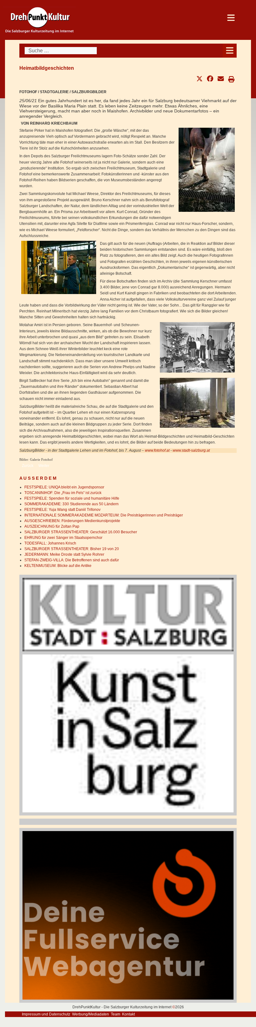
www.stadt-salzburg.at (191, 450)
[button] (199, 79)
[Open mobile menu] (230, 51)
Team (115, 1014)
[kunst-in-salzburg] (128, 733)
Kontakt (128, 1014)
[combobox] (61, 50)
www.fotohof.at (157, 450)
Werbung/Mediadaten (90, 1014)
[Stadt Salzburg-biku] (128, 614)
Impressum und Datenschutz (46, 1014)
